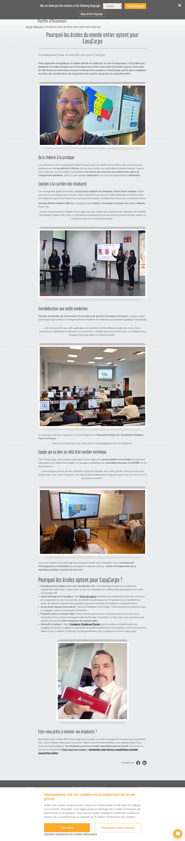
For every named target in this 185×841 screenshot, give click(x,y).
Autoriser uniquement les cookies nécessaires (70, 834)
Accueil (29, 26)
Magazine (39, 26)
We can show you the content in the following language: (70, 6)
